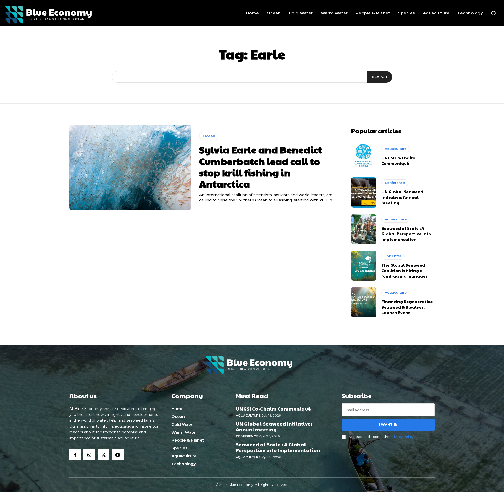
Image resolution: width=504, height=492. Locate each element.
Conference (395, 183)
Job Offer (393, 256)
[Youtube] (118, 454)
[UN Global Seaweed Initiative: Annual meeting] (363, 192)
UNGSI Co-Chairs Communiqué (398, 160)
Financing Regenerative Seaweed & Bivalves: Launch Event (407, 307)
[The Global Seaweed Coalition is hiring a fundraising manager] (363, 266)
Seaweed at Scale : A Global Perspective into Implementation (406, 233)
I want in (388, 424)
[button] (493, 13)
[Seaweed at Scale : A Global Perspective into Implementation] (363, 229)
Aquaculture (396, 149)
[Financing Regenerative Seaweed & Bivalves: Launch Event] (363, 302)
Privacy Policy (402, 436)
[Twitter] (103, 454)
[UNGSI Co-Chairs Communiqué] (363, 156)
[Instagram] (89, 454)
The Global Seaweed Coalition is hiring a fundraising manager (404, 270)
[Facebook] (75, 454)
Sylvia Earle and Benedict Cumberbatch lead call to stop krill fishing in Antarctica (260, 166)
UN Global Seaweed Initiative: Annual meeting (402, 197)
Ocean (209, 136)
